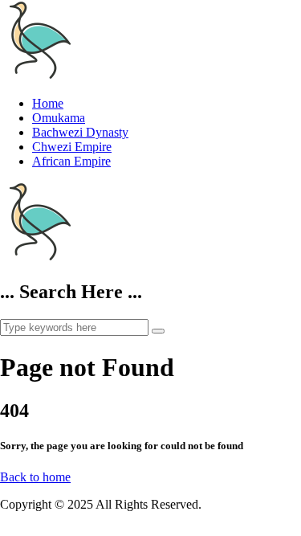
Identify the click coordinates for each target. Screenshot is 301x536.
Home (47, 103)
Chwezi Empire (72, 146)
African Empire (71, 161)
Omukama (58, 118)
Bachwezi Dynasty (80, 132)
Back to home (35, 477)
